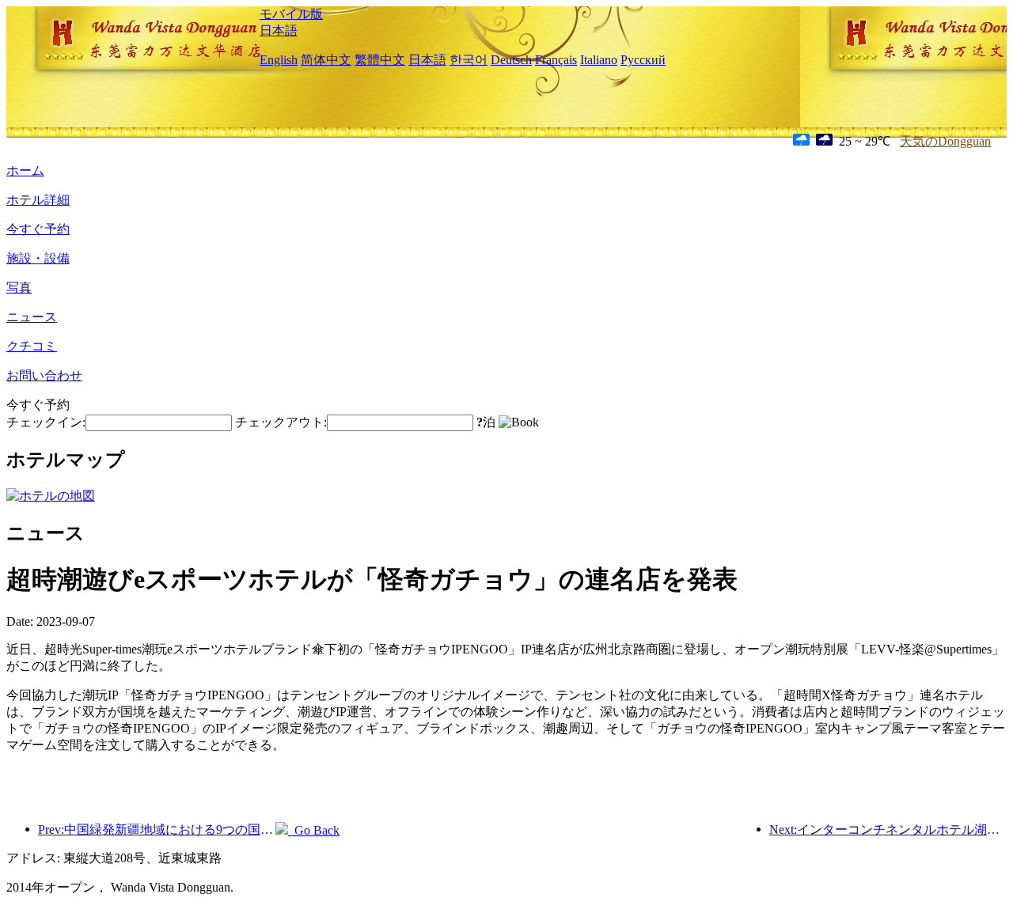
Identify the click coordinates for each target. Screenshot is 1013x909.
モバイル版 (291, 14)
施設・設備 (38, 258)
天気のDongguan (945, 141)
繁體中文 (380, 59)
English (279, 59)
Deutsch (511, 59)
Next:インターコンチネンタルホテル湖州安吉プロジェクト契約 (888, 829)
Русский (643, 59)
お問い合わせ (44, 375)
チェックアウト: (281, 422)
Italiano (598, 59)
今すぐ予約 (38, 229)
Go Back (314, 830)
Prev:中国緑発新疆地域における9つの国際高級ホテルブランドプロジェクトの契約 (156, 829)
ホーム (25, 170)
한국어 (469, 59)
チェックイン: (45, 422)
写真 (19, 287)
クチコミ (31, 346)
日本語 (279, 30)
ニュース (31, 317)
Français (556, 59)
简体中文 (326, 59)
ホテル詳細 (38, 199)
